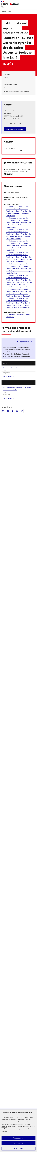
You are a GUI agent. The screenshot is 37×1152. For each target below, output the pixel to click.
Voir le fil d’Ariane (6, 11)
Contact (6, 81)
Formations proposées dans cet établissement (16, 91)
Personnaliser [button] (18, 1149)
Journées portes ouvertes (10, 84)
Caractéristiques (8, 88)
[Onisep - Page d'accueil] (14, 4)
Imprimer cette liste (26, 341)
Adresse (6, 77)
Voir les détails (7, 376)
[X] (17, 411)
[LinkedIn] (12, 411)
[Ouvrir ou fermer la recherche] (30, 2)
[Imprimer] (3, 411)
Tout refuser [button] (18, 1143)
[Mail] (8, 411)
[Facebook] (22, 411)
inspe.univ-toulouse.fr (12, 151)
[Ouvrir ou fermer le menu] (34, 2)
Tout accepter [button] (18, 1138)
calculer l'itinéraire (15, 129)
